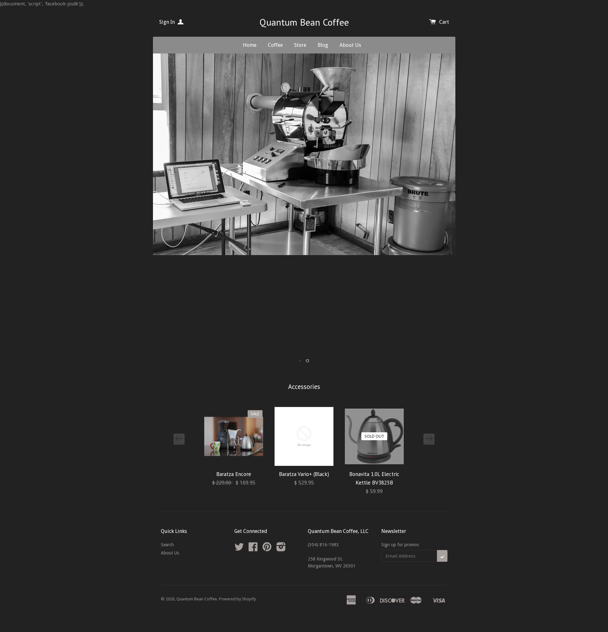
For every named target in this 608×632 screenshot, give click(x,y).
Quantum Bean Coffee (304, 22)
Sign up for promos (400, 544)
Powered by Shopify (237, 599)
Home (249, 45)
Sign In (167, 22)
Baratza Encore (233, 474)
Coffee (275, 45)
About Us (350, 45)
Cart (444, 22)
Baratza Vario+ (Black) (304, 474)
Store (300, 45)
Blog (323, 45)
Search (167, 544)
